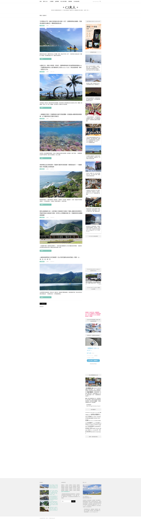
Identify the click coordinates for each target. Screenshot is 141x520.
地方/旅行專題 (63, 1)
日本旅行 (90, 423)
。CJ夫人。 (70, 7)
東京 (91, 428)
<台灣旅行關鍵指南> (89, 392)
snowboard (87, 412)
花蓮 (91, 431)
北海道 (86, 414)
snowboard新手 (97, 412)
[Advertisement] (93, 455)
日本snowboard (91, 420)
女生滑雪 (86, 418)
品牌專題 (57, 1)
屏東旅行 (92, 418)
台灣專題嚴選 (42, 25)
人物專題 (51, 1)
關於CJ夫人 (45, 1)
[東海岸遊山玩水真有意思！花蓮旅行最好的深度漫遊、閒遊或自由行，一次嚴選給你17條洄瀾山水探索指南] (61, 184)
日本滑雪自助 (96, 424)
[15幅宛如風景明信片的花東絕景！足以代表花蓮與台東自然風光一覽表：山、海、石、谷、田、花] (61, 276)
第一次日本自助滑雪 (94, 430)
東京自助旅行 (98, 428)
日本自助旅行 (91, 426)
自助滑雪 (88, 431)
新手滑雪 (95, 418)
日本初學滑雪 (96, 420)
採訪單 (96, 401)
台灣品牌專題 (42, 71)
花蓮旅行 (94, 431)
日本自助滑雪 (76, 1)
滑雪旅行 (89, 430)
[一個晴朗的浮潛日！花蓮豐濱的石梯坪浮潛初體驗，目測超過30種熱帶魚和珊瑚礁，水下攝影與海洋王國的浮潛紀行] (61, 135)
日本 (87, 420)
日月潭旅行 (98, 418)
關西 (96, 431)
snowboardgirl (92, 412)
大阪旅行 (95, 416)
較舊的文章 (43, 303)
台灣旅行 (97, 415)
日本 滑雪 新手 (91, 424)
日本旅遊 (94, 423)
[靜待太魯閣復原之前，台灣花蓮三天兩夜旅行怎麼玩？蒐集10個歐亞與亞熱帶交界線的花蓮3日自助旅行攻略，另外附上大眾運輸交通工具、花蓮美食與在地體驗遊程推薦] (61, 231)
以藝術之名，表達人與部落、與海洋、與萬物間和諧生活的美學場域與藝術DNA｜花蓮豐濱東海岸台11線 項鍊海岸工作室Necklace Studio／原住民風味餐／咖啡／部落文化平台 (61, 67)
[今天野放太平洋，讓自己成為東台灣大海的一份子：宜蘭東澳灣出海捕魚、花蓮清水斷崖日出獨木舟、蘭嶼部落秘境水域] (61, 39)
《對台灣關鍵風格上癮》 (89, 388)
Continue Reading (47, 58)
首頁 (41, 1)
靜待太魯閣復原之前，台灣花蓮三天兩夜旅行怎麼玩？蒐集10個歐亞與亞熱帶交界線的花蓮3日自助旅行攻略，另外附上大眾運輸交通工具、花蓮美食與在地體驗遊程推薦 (61, 213)
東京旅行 (94, 428)
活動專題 (70, 1)
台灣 (92, 414)
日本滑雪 (97, 423)
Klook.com (41, 306)
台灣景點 (90, 416)
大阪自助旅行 (99, 416)
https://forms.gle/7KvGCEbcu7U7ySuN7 (93, 406)
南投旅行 (89, 414)
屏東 (89, 418)
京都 (100, 412)
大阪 (92, 416)
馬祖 (97, 431)
